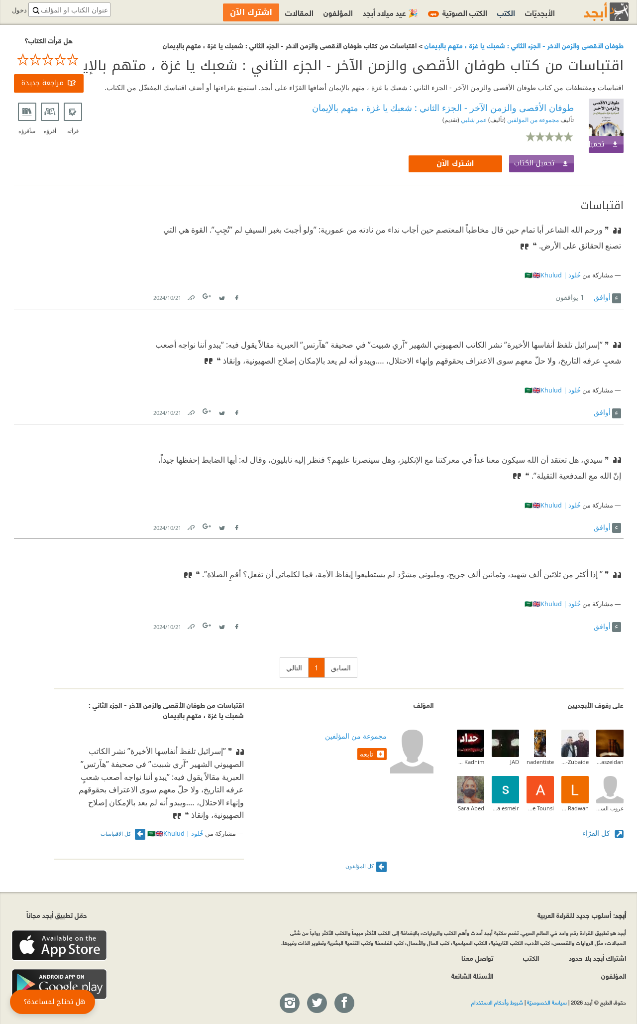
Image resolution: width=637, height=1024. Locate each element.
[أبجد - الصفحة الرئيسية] (594, 11)
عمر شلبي (473, 120)
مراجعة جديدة (42, 83)
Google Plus (207, 296)
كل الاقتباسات (116, 833)
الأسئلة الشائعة (472, 975)
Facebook (236, 295)
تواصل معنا (477, 957)
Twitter (222, 295)
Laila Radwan (575, 808)
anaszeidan (610, 762)
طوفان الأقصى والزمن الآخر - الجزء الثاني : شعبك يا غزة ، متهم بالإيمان (523, 45)
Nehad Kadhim (470, 762)
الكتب (506, 12)
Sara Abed (471, 808)
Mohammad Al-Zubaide (575, 762)
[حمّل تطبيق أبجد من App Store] (59, 945)
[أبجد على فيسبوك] (343, 1003)
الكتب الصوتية (458, 12)
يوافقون (569, 297)
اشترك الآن (455, 163)
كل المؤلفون (359, 866)
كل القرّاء (597, 833)
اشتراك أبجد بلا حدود (597, 957)
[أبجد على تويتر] (316, 1003)
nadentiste (540, 762)
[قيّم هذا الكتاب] (49, 60)
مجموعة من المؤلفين (532, 120)
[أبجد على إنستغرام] (289, 1003)
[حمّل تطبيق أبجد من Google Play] (59, 984)
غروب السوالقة (610, 808)
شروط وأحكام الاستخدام (497, 1002)
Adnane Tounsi (540, 808)
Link (191, 295)
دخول (19, 10)
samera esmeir (505, 808)
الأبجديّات (540, 12)
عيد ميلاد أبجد (390, 12)
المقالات (299, 12)
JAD (514, 762)
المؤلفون (338, 12)
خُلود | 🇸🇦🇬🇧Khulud (553, 275)
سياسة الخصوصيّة (547, 1002)
